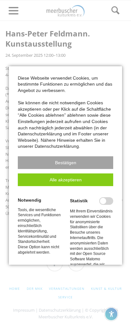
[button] (65, 162)
